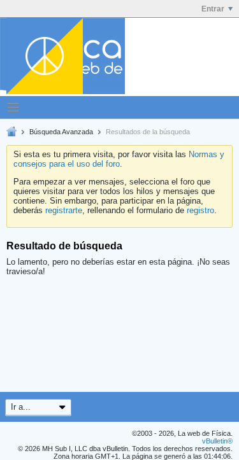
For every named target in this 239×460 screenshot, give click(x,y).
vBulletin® (217, 441)
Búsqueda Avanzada (61, 132)
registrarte (63, 210)
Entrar (212, 8)
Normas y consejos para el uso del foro (118, 159)
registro (200, 210)
